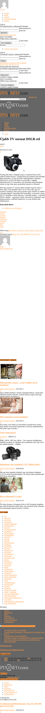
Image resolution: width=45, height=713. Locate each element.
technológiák (8, 569)
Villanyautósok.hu (28, 626)
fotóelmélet (8, 531)
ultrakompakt (8, 584)
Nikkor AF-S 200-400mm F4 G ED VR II (26, 234)
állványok (7, 520)
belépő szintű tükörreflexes (13, 598)
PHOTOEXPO (9, 618)
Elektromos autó (6, 646)
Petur (1, 146)
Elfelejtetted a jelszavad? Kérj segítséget (13, 63)
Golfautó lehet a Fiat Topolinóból (15, 636)
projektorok (8, 562)
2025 (6, 660)
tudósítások (8, 579)
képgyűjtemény (9, 543)
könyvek (7, 548)
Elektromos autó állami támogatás (12, 650)
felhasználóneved (25, 28)
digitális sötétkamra (10, 524)
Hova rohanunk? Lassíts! (11, 496)
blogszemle (8, 522)
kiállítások (7, 545)
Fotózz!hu (7, 616)
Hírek (6, 15)
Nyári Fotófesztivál (10, 620)
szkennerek (8, 564)
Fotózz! (6, 21)
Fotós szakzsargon (8, 432)
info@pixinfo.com (13, 677)
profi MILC (8, 600)
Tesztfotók (7, 573)
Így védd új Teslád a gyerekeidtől (15, 630)
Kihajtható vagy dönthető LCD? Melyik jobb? (20, 464)
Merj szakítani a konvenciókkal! (14, 417)
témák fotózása (9, 571)
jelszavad (22, 30)
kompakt (7, 586)
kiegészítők (8, 547)
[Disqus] (22, 276)
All (5, 516)
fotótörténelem (9, 535)
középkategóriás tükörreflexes (14, 601)
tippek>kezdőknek (10, 577)
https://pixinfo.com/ (6, 248)
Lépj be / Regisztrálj (10, 49)
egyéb (6, 134)
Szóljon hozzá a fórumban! (13, 208)
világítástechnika (9, 583)
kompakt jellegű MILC (11, 594)
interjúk (6, 541)
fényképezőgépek (10, 529)
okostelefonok (9, 554)
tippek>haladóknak (10, 575)
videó (6, 581)
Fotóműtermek (9, 622)
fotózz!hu (7, 537)
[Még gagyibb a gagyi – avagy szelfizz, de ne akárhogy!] (11, 378)
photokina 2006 (9, 558)
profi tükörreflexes (10, 603)
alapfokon (7, 518)
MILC (6, 614)
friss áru (6, 539)
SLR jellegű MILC (10, 596)
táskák (6, 567)
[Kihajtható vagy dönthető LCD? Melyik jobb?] (11, 460)
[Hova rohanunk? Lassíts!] (11, 492)
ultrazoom (7, 588)
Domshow (3, 437)
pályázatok (7, 556)
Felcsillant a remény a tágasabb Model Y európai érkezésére (24, 638)
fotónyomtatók (9, 533)
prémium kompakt (10, 590)
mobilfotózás (8, 550)
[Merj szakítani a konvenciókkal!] (11, 413)
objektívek (7, 552)
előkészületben (9, 526)
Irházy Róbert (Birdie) (7, 389)
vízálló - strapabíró (10, 592)
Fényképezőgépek (10, 19)
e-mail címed (23, 41)
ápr (19, 660)
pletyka (6, 560)
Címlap (6, 13)
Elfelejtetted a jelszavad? (8, 35)
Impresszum (8, 612)
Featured (7, 528)
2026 (6, 658)
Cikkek (6, 17)
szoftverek (7, 565)
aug (29, 658)
